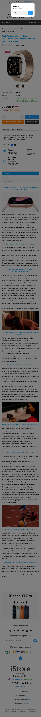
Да (30, 13)
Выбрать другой (20, 13)
